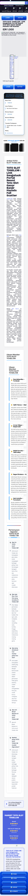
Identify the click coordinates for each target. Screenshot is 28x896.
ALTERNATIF (15, 891)
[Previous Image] (3, 44)
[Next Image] (25, 44)
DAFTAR (20, 17)
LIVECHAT (15, 887)
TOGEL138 (9, 198)
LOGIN (8, 17)
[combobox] (12, 2)
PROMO (15, 874)
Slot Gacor (15, 308)
